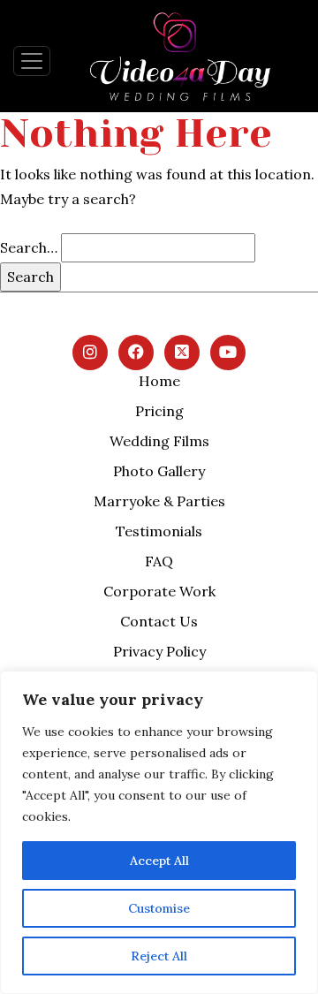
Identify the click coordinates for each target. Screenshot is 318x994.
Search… (28, 247)
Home (159, 381)
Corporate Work (159, 591)
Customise (159, 908)
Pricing (159, 411)
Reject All (159, 956)
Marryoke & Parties (159, 501)
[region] (159, 832)
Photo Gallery (159, 471)
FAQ (159, 561)
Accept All (159, 861)
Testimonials (159, 531)
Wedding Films (159, 441)
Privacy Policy (159, 651)
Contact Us (159, 621)
